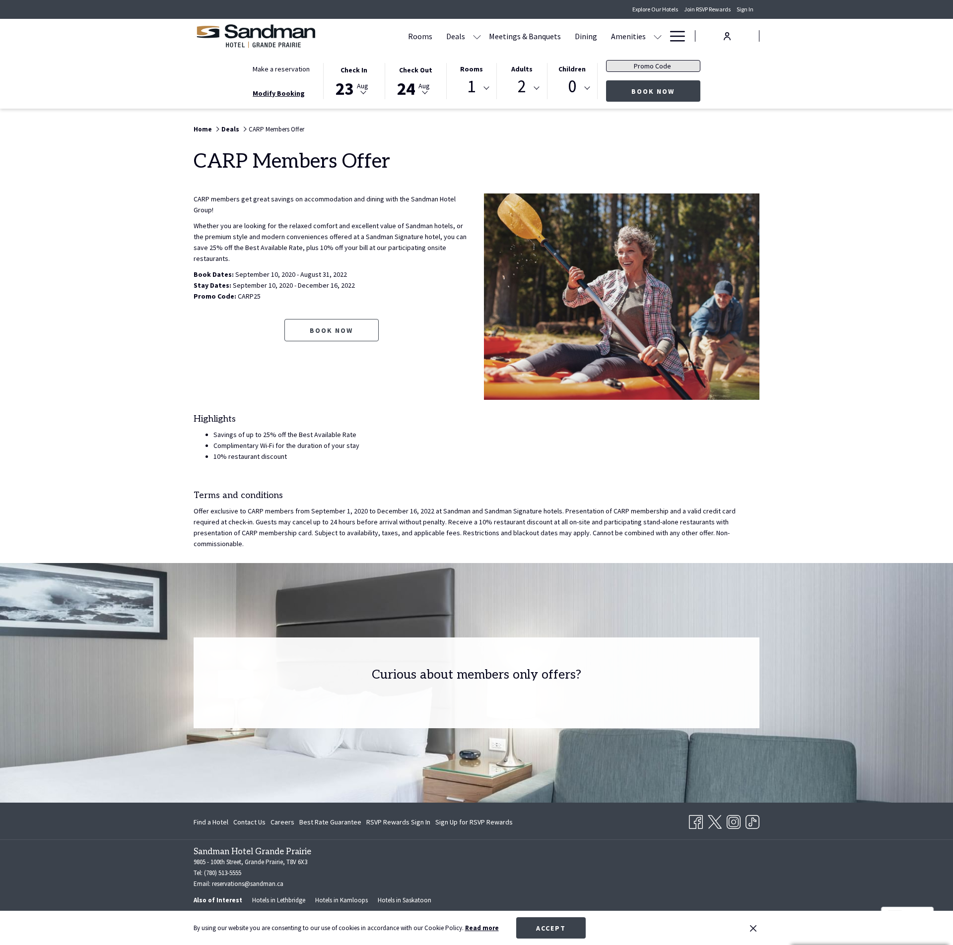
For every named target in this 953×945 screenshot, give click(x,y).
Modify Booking (279, 93)
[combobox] (471, 88)
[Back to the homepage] (256, 36)
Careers (282, 824)
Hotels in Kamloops (341, 900)
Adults (522, 68)
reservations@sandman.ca (247, 884)
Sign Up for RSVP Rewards (474, 824)
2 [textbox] (522, 86)
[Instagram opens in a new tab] (734, 820)
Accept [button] (551, 928)
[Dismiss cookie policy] (753, 928)
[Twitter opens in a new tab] (715, 820)
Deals (230, 129)
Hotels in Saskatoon (404, 900)
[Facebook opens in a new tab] (696, 820)
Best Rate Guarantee (330, 822)
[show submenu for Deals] (477, 36)
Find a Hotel (211, 822)
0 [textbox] (572, 86)
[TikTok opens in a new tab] (752, 820)
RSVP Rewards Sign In (398, 824)
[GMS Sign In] (727, 35)
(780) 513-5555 (222, 873)
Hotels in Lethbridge (278, 900)
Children (572, 68)
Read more (482, 928)
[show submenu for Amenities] (658, 36)
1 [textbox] (471, 86)
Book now (665, 91)
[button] (354, 80)
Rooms (471, 68)
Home (203, 129)
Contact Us (249, 822)
